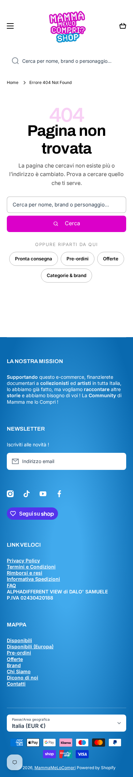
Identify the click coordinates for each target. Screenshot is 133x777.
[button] (122, 26)
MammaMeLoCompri (55, 767)
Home (12, 82)
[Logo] (66, 25)
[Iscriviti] (117, 461)
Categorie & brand (66, 275)
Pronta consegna (33, 258)
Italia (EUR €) (29, 725)
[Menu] (12, 25)
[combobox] (66, 61)
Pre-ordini (77, 258)
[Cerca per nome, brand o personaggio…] (13, 61)
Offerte (110, 258)
